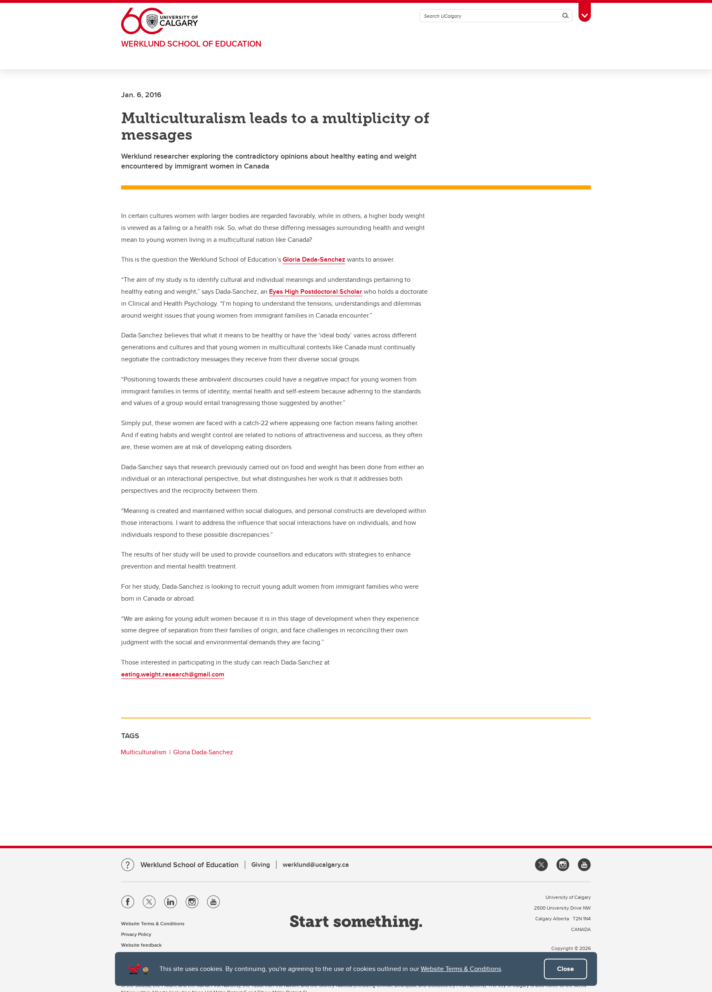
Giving (260, 864)
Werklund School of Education (191, 43)
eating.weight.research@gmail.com (172, 674)
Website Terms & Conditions (461, 968)
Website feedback (141, 944)
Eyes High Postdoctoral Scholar (315, 291)
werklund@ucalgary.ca (316, 864)
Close (565, 968)
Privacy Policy (136, 934)
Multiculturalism (143, 752)
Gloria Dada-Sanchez (314, 259)
